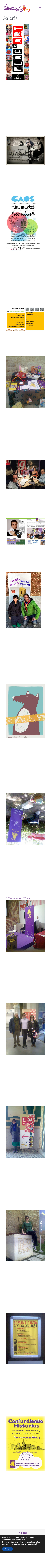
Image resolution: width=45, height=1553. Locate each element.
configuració (32, 1544)
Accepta (7, 1549)
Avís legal (22, 1532)
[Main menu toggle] (39, 7)
